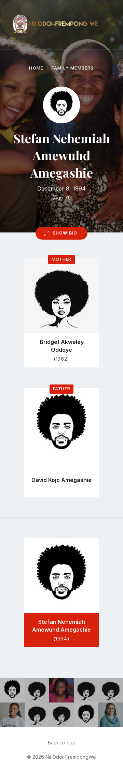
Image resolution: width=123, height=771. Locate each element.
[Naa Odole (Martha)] (86, 690)
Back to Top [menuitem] (62, 742)
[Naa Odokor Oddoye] (37, 714)
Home (36, 68)
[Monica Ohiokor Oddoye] (61, 714)
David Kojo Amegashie (61, 480)
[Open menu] (111, 24)
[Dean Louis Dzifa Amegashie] (86, 714)
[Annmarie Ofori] (61, 690)
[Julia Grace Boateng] (12, 714)
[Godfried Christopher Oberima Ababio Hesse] (12, 690)
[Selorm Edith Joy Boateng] (110, 714)
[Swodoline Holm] (37, 690)
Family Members (73, 68)
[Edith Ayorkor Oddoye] (110, 690)
